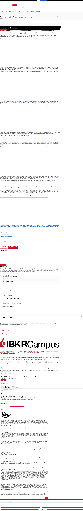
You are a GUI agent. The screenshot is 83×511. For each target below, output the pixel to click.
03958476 (7, 351)
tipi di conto (20, 71)
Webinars (14, 11)
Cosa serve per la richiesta (4, 234)
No (4, 453)
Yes (2, 453)
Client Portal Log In (5, 7)
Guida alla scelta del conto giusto (5, 232)
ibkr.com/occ (32, 399)
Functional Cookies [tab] (6, 415)
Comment (1, 252)
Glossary (32, 11)
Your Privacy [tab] (4, 412)
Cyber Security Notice (5, 334)
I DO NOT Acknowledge (5, 406)
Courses (1, 11)
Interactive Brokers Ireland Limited (42, 509)
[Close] (82, 317)
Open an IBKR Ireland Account (13, 246)
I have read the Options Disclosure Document (17, 406)
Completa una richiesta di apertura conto (40, 133)
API (23, 11)
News (6, 11)
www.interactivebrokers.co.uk (34, 352)
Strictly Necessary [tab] (5, 413)
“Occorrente (31, 132)
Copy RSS (3, 380)
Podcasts (19, 11)
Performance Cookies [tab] (6, 414)
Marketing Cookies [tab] (6, 416)
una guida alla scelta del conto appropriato (21, 101)
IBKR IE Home (51, 0)
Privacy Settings (4, 403)
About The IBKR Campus (6, 330)
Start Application (16, 7)
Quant (10, 11)
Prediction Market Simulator (42, 0)
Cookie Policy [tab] (5, 417)
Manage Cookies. (3, 30)
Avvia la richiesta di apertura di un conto (6, 236)
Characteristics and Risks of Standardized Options (19, 399)
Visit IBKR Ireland (4, 246)
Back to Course (57, 17)
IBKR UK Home (56, 0)
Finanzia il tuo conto (33, 186)
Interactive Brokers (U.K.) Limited (42, 507)
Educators (27, 11)
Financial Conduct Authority (33, 351)
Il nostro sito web (3, 71)
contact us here (7, 371)
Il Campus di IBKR (3, 241)
